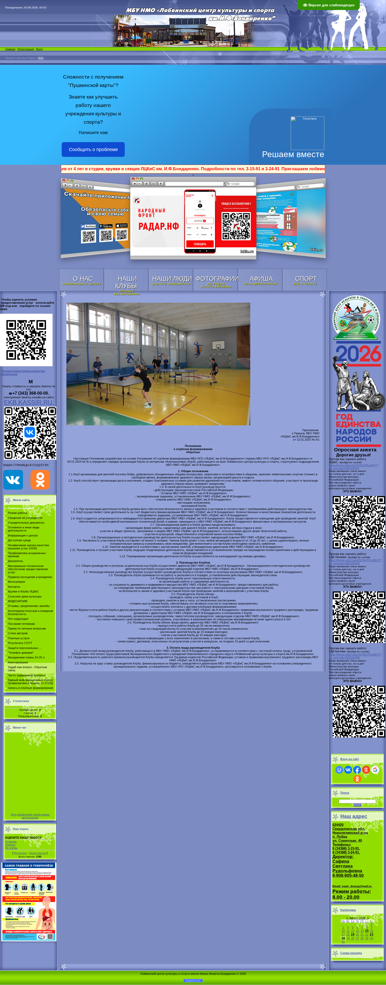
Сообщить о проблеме (93, 149)
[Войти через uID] (339, 770)
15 (367, 931)
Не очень (11, 847)
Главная (10, 49)
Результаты (20, 853)
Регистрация (26, 49)
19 (352, 934)
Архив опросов (37, 853)
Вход (39, 49)
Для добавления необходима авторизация (30, 816)
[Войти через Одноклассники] (357, 779)
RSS (41, 57)
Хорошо (10, 844)
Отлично (11, 841)
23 (371, 934)
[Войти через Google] (375, 770)
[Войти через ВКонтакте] (348, 770)
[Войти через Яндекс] (366, 770)
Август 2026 (358, 918)
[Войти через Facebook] (357, 770)
